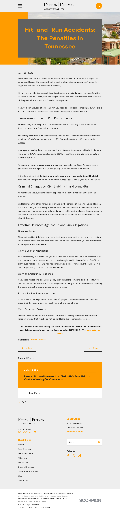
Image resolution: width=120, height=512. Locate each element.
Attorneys (22, 458)
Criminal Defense (38, 339)
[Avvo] (79, 455)
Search (72, 442)
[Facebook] (68, 455)
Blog (20, 476)
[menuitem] (21, 507)
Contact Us (23, 480)
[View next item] (29, 402)
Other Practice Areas (28, 471)
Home (21, 444)
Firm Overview (25, 449)
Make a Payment (26, 453)
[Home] (59, 6)
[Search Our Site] (99, 442)
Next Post (93, 348)
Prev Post (27, 348)
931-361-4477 (27, 432)
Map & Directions (75, 431)
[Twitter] (74, 455)
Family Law (23, 462)
